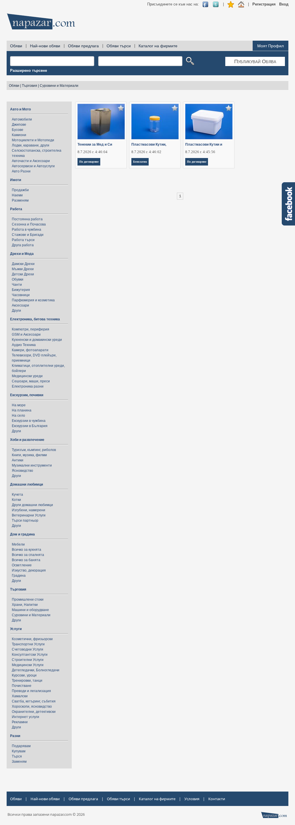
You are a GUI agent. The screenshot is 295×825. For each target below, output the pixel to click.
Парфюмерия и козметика (33, 300)
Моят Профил (270, 46)
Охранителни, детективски (34, 712)
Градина (19, 576)
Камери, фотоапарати (30, 350)
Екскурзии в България (30, 426)
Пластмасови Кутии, (148, 144)
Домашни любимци (26, 484)
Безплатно (140, 161)
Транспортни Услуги (28, 644)
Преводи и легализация (31, 691)
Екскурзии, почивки (26, 395)
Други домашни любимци (32, 505)
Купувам (18, 751)
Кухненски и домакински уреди (37, 340)
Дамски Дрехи (23, 264)
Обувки (17, 279)
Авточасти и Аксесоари (31, 161)
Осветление (22, 565)
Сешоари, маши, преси (31, 381)
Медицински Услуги (28, 665)
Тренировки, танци (27, 681)
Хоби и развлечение (27, 440)
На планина (21, 410)
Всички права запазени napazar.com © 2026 (46, 814)
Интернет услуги (25, 717)
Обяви (16, 46)
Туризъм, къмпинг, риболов (34, 450)
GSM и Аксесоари (26, 334)
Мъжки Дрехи (23, 269)
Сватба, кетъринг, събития (34, 701)
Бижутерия (21, 290)
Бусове (17, 130)
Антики (17, 460)
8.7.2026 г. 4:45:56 (200, 152)
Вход (283, 4)
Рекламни (20, 722)
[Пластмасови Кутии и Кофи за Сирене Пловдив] (209, 121)
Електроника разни (28, 386)
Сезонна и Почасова (29, 224)
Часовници (21, 295)
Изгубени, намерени (28, 510)
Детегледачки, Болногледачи (35, 670)
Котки (16, 500)
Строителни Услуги (28, 660)
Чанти (17, 285)
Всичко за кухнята (26, 550)
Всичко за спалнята (28, 555)
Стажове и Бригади (28, 235)
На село (18, 416)
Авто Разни (21, 171)
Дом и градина (22, 534)
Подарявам (21, 746)
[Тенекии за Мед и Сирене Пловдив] (101, 121)
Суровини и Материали (59, 86)
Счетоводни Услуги (27, 649)
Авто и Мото (20, 109)
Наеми (17, 195)
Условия (191, 798)
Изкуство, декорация (29, 570)
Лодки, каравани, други (30, 145)
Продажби (20, 190)
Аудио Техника (24, 345)
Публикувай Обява (255, 61)
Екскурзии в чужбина (29, 421)
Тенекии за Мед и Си (94, 144)
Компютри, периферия (30, 329)
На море (19, 405)
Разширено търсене (28, 70)
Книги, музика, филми (29, 455)
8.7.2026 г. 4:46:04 (92, 152)
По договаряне (89, 161)
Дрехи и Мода (22, 254)
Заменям (19, 762)
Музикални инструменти (32, 465)
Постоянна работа (27, 219)
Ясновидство (22, 471)
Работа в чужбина (26, 230)
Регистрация (264, 4)
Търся (17, 756)
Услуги (16, 629)
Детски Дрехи (23, 274)
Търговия (29, 86)
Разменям (20, 200)
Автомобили (22, 119)
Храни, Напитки (25, 605)
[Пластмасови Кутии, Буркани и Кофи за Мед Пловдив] (155, 121)
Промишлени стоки (28, 599)
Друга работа (23, 245)
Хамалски (20, 696)
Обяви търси (119, 46)
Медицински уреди (27, 376)
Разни (15, 736)
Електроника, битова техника (35, 319)
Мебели (18, 544)
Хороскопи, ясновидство (32, 706)
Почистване (21, 686)
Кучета (17, 495)
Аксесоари (20, 305)
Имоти (15, 180)
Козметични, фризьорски (32, 639)
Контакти (216, 798)
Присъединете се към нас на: (173, 4)
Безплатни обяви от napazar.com (41, 21)
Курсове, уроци (24, 675)
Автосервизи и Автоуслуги (33, 166)
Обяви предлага (83, 46)
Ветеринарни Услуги (29, 515)
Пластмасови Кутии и (203, 144)
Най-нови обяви (45, 46)
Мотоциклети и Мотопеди (33, 140)
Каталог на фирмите (158, 46)
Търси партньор (25, 520)
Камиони (19, 135)
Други (16, 311)
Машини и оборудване (30, 610)
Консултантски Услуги (30, 655)
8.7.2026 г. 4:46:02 (146, 152)
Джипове (19, 125)
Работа (16, 209)
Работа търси (23, 240)
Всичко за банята (26, 560)
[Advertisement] (183, 23)
